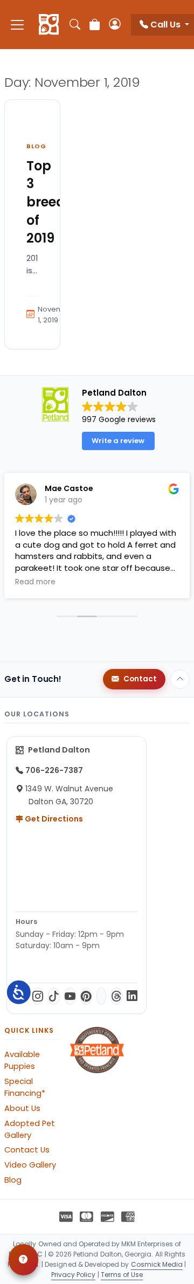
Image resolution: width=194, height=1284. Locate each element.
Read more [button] (35, 582)
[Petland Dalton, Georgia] (49, 25)
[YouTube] (70, 996)
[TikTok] (54, 996)
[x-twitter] (101, 996)
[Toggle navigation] (17, 24)
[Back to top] (180, 679)
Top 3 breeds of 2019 (49, 202)
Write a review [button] (118, 441)
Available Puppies (22, 1060)
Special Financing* (24, 1087)
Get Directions (53, 818)
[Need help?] (23, 1259)
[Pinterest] (86, 996)
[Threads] (116, 996)
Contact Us (27, 1149)
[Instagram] (38, 996)
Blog (36, 146)
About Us (22, 1108)
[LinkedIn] (132, 996)
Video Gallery (30, 1164)
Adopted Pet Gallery (29, 1129)
